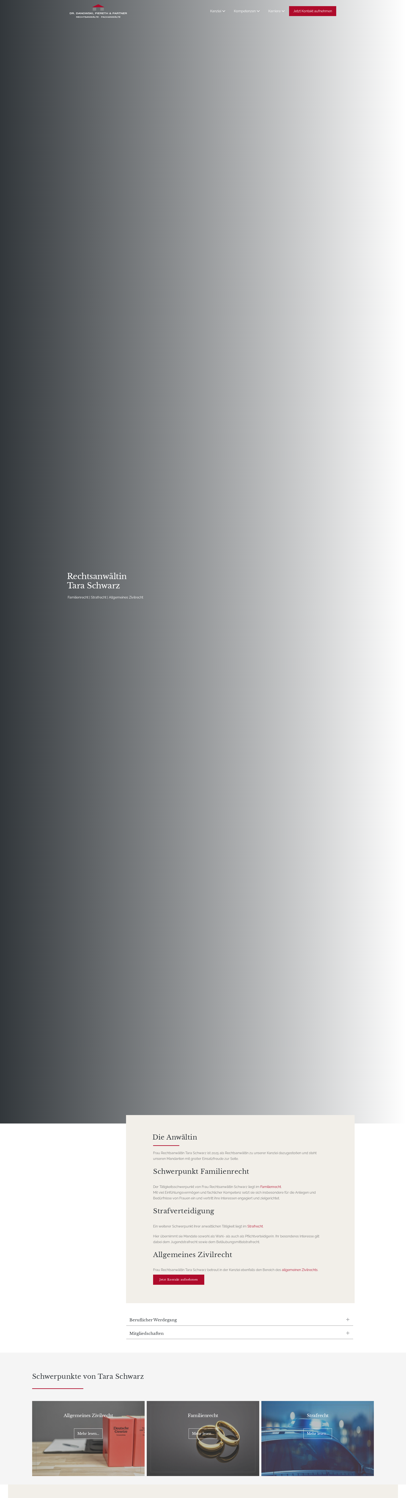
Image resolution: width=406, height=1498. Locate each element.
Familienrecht (270, 1187)
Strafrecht (255, 1226)
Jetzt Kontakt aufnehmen (312, 11)
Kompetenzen (245, 11)
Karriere (274, 11)
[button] (239, 1320)
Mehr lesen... (88, 1433)
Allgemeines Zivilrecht (88, 1415)
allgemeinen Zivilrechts (300, 1270)
